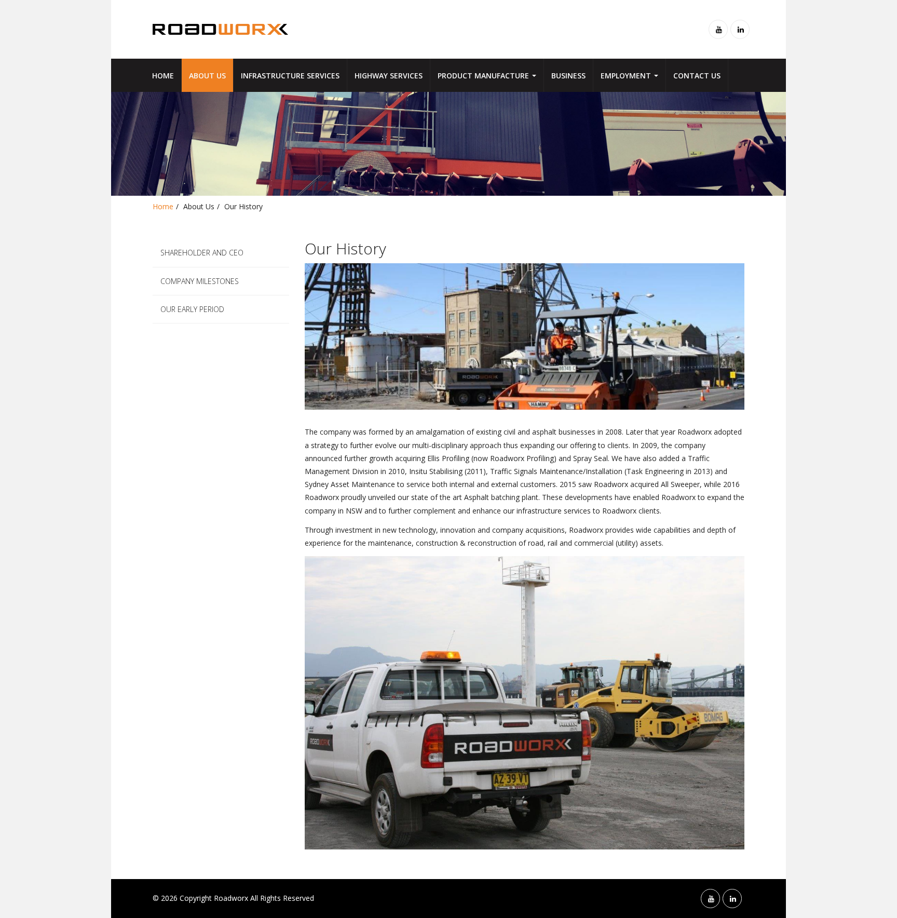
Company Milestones (199, 281)
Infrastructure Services (290, 75)
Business (568, 75)
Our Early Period (192, 309)
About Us (207, 75)
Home (163, 75)
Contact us (697, 75)
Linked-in (740, 29)
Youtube (718, 29)
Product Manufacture (484, 75)
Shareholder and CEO (201, 253)
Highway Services (389, 75)
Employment (627, 75)
